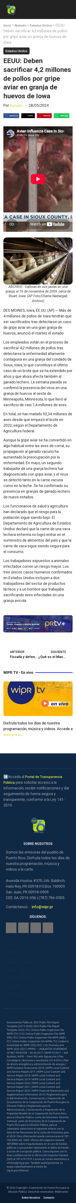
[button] (69, 8)
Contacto (48, 1197)
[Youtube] (48, 927)
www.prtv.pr (12, 735)
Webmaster (61, 1191)
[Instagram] (23, 927)
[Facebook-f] (11, 927)
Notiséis (20, 25)
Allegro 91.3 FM (20, 965)
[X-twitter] (35, 927)
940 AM (13, 974)
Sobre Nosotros (31, 1197)
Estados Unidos (41, 25)
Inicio (7, 25)
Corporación (17, 999)
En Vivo (13, 957)
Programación (19, 982)
